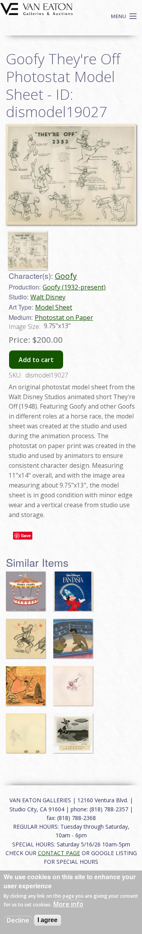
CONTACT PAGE (59, 853)
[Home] (36, 8)
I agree (47, 920)
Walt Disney (47, 297)
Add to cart (36, 359)
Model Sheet (53, 307)
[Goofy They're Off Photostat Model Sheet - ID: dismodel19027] (71, 174)
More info (68, 904)
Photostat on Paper (64, 317)
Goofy (66, 276)
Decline (18, 920)
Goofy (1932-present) (74, 287)
